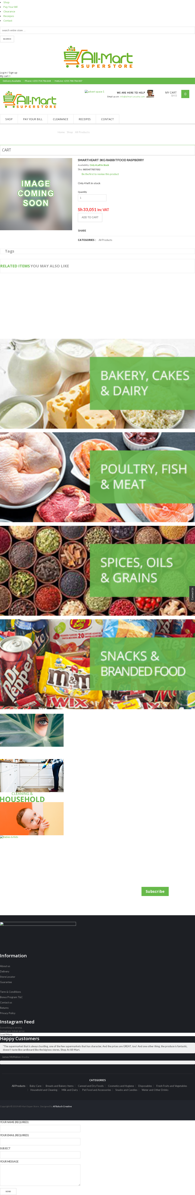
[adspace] (94, 91)
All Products (82, 132)
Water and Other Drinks (155, 1089)
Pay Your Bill (10, 7)
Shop (6, 2)
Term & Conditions (10, 991)
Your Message (9, 1161)
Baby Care (35, 1085)
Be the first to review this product (100, 174)
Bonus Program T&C (11, 997)
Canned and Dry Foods (91, 1085)
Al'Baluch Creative (62, 1106)
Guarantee (6, 982)
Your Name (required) (14, 1122)
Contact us (6, 1002)
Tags (9, 251)
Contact (7, 20)
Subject (5, 1148)
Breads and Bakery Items (60, 1085)
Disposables (145, 1085)
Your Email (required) (14, 1135)
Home (61, 132)
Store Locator (7, 976)
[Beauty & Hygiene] (32, 736)
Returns (4, 1007)
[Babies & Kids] (32, 820)
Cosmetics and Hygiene (121, 1085)
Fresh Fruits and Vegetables (171, 1085)
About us (5, 966)
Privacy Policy (7, 1013)
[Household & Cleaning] (32, 780)
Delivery (4, 971)
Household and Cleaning (43, 1089)
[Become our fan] (188, 81)
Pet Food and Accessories (96, 1089)
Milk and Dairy (70, 1089)
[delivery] (129, 91)
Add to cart (90, 217)
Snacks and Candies (126, 1089)
